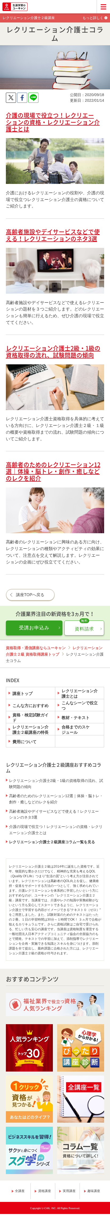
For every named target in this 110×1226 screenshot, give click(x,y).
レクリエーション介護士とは (80, 693)
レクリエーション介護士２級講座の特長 (31, 729)
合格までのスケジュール (76, 729)
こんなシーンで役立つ (80, 705)
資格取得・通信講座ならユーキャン (36, 648)
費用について (25, 741)
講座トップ (23, 693)
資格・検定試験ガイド (31, 717)
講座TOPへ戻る (30, 594)
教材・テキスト (76, 717)
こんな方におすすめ (31, 705)
